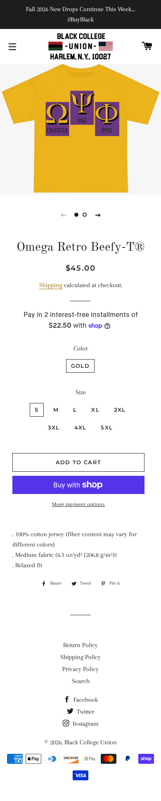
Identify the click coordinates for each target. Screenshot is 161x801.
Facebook (85, 699)
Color (80, 348)
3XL (54, 427)
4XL (80, 427)
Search (81, 681)
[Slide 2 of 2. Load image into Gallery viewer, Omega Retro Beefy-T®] (84, 215)
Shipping (50, 285)
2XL (120, 409)
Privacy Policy (80, 669)
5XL (107, 427)
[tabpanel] (80, 128)
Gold (80, 365)
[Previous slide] (63, 215)
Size (81, 392)
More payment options (78, 504)
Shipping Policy (80, 657)
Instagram (85, 723)
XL (95, 409)
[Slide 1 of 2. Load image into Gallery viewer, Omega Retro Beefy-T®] (76, 215)
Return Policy (80, 645)
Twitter (84, 711)
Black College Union (90, 742)
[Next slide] (98, 215)
